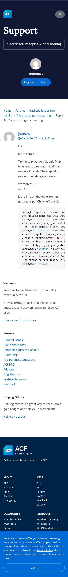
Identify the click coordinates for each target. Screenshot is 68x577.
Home (7, 110)
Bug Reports (11, 374)
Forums (20, 110)
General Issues (13, 340)
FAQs (40, 487)
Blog (6, 491)
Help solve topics (14, 416)
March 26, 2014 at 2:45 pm (38, 138)
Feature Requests (14, 379)
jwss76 (24, 133)
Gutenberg (10, 355)
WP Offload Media (47, 528)
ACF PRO (9, 364)
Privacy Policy (45, 550)
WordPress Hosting (47, 519)
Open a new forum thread (20, 320)
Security (41, 504)
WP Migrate (43, 523)
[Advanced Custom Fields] (7, 14)
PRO (6, 483)
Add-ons (8, 369)
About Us (8, 487)
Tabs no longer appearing (33, 115)
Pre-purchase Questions (19, 360)
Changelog (9, 500)
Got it (34, 567)
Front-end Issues (14, 345)
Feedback (9, 384)
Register (29, 82)
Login (44, 82)
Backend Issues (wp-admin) (21, 350)
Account (8, 496)
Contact (41, 496)
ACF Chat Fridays (13, 519)
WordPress (9, 523)
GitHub (7, 528)
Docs (40, 483)
